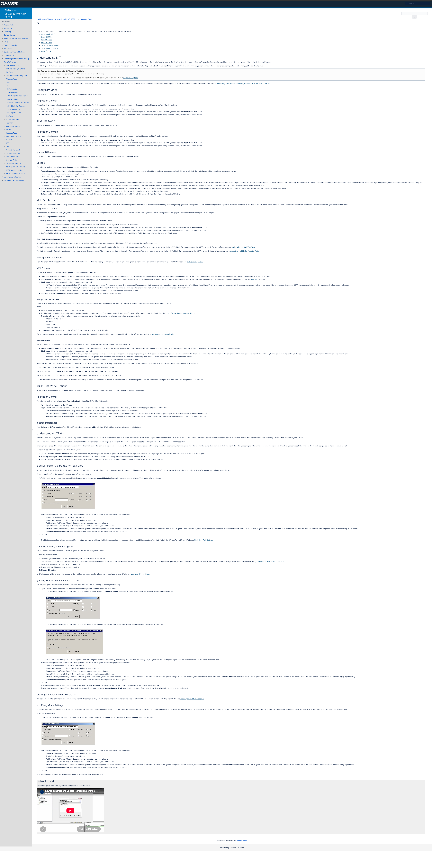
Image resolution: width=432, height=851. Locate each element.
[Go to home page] (9, 3)
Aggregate (10, 123)
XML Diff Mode (46, 43)
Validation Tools (11, 79)
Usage (6, 42)
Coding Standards (14, 113)
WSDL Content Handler (14, 170)
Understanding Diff (48, 34)
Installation (8, 28)
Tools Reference (10, 62)
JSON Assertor (12, 92)
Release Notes (9, 25)
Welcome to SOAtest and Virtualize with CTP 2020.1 (57, 19)
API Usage (7, 48)
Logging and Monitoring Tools (16, 75)
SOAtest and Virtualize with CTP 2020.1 (15, 13)
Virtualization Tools (12, 119)
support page (242, 840)
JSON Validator (13, 99)
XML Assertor (12, 89)
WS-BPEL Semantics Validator (18, 103)
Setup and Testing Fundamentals (16, 38)
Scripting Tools (11, 160)
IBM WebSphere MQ (13, 153)
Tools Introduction (12, 65)
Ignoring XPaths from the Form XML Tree (269, 561)
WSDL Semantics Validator (15, 173)
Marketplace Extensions (12, 177)
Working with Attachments (15, 167)
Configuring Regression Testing (163, 334)
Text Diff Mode (46, 40)
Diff (8, 82)
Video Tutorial (46, 51)
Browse (8, 130)
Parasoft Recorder (10, 45)
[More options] (400, 19)
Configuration (9, 55)
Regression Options (130, 78)
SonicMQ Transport (13, 150)
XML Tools (9, 72)
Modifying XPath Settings (203, 540)
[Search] (407, 3)
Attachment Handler (13, 126)
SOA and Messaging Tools (15, 69)
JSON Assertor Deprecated (17, 96)
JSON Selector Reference (16, 106)
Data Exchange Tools (13, 136)
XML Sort (254, 279)
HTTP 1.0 (9, 140)
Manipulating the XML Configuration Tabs (244, 251)
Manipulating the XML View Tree (243, 247)
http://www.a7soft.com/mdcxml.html (181, 313)
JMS (7, 146)
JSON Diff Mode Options (50, 45)
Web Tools (9, 116)
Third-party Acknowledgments (15, 180)
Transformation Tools (13, 163)
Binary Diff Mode (47, 37)
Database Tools (11, 133)
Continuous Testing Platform (14, 52)
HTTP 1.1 (9, 143)
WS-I (9, 86)
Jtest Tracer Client (12, 157)
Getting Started (9, 35)
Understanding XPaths (49, 48)
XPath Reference (13, 109)
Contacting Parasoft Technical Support (18, 59)
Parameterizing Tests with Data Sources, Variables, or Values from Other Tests (242, 83)
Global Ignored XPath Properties (192, 699)
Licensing (7, 32)
